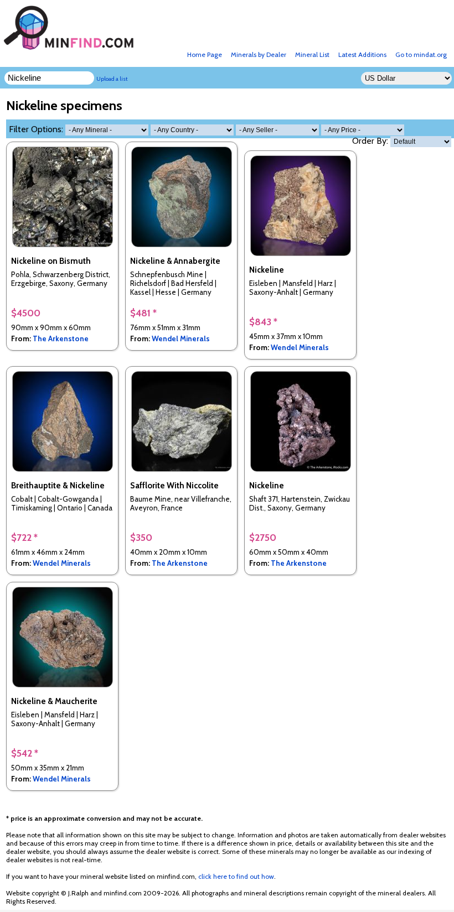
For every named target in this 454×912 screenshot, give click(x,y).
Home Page (204, 54)
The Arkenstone (61, 338)
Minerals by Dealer (258, 54)
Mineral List (312, 54)
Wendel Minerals (181, 338)
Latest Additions (362, 54)
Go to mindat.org (421, 54)
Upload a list (112, 78)
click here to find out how (236, 876)
